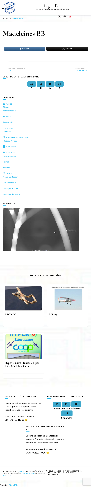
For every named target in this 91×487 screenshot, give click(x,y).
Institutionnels (9, 156)
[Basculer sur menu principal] (3, 8)
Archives (7, 131)
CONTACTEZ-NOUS (14, 420)
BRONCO (10, 314)
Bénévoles (8, 116)
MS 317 (53, 314)
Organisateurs (9, 182)
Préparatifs (8, 122)
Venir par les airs (11, 188)
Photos (6, 107)
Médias (6, 167)
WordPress (7, 475)
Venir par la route (11, 194)
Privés (6, 161)
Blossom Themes (28, 473)
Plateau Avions (10, 140)
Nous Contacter (10, 176)
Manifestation (9, 110)
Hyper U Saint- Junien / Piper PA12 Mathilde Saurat (22, 364)
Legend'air (52, 6)
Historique (8, 128)
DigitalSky (13, 485)
